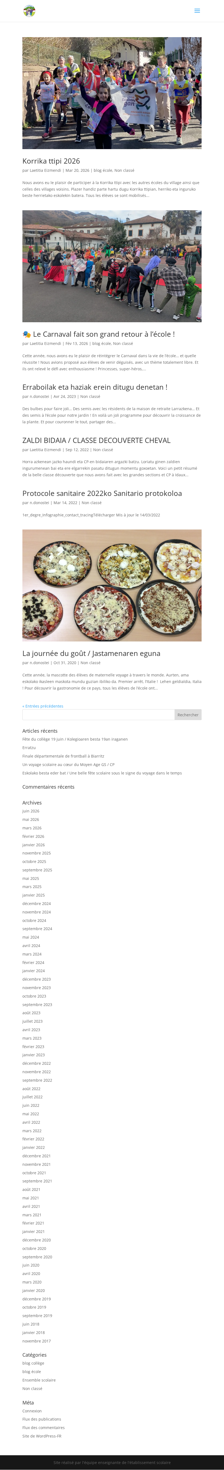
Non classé (124, 170)
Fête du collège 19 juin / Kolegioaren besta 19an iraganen (75, 739)
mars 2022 (32, 1130)
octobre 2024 (34, 920)
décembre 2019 (36, 1299)
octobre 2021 (34, 1172)
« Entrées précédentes (42, 706)
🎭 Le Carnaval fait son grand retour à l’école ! (98, 334)
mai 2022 (30, 1113)
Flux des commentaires (43, 1427)
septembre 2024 (37, 928)
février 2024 (33, 962)
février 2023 (33, 1046)
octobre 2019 (34, 1307)
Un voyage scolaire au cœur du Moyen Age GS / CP (68, 764)
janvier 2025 (33, 895)
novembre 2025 (36, 853)
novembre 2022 (36, 1071)
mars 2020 (32, 1282)
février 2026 (33, 836)
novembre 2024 (36, 912)
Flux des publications (41, 1419)
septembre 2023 (37, 1004)
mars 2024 (32, 954)
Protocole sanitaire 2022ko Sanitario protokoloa (102, 493)
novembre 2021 (36, 1164)
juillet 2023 (32, 1021)
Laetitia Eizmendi (45, 170)
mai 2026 (30, 819)
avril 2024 (31, 945)
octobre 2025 (34, 861)
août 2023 (31, 1012)
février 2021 (33, 1223)
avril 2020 (31, 1273)
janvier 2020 (33, 1290)
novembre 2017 (36, 1341)
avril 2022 (31, 1122)
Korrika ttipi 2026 (51, 161)
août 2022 (31, 1088)
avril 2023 (31, 1029)
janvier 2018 (33, 1332)
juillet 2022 (32, 1096)
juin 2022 (30, 1105)
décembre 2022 (36, 1063)
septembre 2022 (37, 1080)
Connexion (32, 1410)
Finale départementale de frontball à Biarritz (63, 756)
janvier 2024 (33, 970)
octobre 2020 (34, 1248)
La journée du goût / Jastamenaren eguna (91, 653)
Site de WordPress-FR (41, 1436)
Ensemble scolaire (39, 1380)
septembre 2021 (37, 1181)
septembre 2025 (37, 869)
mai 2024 (30, 937)
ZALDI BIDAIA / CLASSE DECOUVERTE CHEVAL (96, 440)
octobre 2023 (34, 996)
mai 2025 (30, 878)
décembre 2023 (36, 979)
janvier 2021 (33, 1231)
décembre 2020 (36, 1240)
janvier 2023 (33, 1054)
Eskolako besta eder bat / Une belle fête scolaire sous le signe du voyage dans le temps (102, 773)
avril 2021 (31, 1206)
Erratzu (29, 747)
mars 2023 (32, 1038)
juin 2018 (30, 1324)
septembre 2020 (37, 1256)
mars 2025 (32, 886)
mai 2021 (30, 1197)
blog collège (33, 1363)
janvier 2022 (33, 1147)
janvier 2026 (33, 844)
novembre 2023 (36, 987)
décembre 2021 (36, 1155)
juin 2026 (30, 811)
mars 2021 (32, 1214)
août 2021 (31, 1189)
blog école (103, 170)
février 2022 (33, 1138)
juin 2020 (30, 1265)
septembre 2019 (37, 1315)
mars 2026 (32, 827)
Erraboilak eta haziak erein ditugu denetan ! (94, 387)
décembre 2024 (36, 903)
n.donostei (39, 396)
